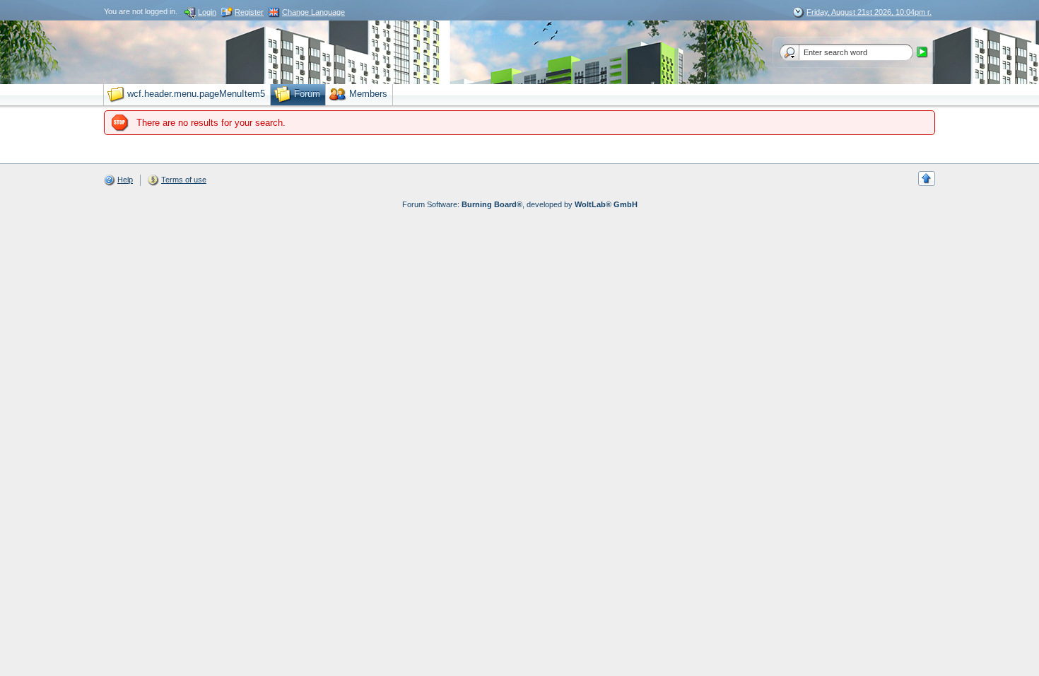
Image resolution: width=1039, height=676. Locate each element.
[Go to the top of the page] (926, 178)
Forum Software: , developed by (520, 204)
